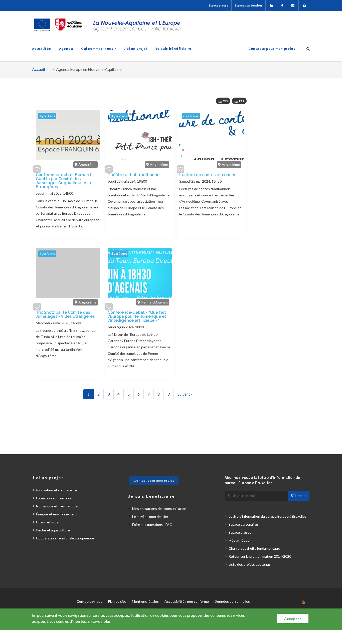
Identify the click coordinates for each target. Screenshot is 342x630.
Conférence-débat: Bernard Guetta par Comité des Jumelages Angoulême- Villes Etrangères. (65, 180)
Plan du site (117, 601)
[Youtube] (304, 5)
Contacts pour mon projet (271, 49)
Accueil (38, 69)
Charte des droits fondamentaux (254, 548)
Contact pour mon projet (154, 480)
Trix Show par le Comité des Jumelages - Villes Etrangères (65, 314)
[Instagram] (292, 5)
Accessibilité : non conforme (186, 601)
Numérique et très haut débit (59, 506)
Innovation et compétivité (56, 490)
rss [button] (241, 101)
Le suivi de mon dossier (150, 516)
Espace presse (218, 5)
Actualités (41, 49)
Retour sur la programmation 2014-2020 (260, 556)
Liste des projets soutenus (250, 564)
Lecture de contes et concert (208, 174)
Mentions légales (145, 601)
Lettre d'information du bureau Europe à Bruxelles (267, 516)
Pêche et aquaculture (53, 530)
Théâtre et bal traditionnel (134, 174)
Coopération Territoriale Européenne (65, 538)
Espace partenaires (244, 524)
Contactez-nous (89, 601)
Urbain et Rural (47, 522)
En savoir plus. (99, 621)
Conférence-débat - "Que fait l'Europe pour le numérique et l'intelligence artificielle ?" (137, 316)
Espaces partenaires (248, 5)
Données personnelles (232, 601)
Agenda (66, 49)
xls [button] (225, 101)
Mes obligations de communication (159, 508)
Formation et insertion (53, 498)
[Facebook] (282, 5)
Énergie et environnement (56, 514)
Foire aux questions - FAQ (152, 524)
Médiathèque (239, 540)
